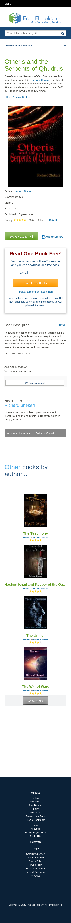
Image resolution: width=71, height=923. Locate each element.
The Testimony (35, 533)
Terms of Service (35, 857)
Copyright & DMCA (35, 854)
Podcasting (35, 812)
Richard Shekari (40, 79)
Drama (26, 537)
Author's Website (45, 432)
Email (23, 273)
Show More (35, 700)
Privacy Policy (35, 861)
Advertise (35, 876)
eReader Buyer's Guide (35, 832)
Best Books (35, 801)
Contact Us (35, 836)
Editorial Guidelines (35, 868)
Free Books (35, 798)
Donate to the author (18, 432)
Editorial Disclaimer (35, 872)
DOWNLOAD (19, 236)
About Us (35, 829)
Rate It (53, 220)
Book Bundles (35, 805)
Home (36, 825)
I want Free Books (35, 283)
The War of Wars (35, 686)
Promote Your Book (35, 816)
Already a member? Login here (36, 291)
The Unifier (35, 635)
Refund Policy (35, 865)
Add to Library (54, 236)
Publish (35, 809)
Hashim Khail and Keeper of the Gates (35, 584)
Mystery (26, 639)
